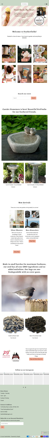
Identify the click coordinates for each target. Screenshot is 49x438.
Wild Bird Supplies (9, 60)
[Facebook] (23, 387)
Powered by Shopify (15, 436)
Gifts (24, 80)
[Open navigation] (2, 4)
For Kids (40, 80)
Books (9, 80)
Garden (24, 60)
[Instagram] (25, 387)
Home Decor (40, 60)
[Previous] (3, 16)
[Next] (45, 16)
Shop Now (16, 252)
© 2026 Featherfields (5, 436)
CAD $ (45, 433)
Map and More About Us (36, 359)
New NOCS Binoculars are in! (24, 16)
